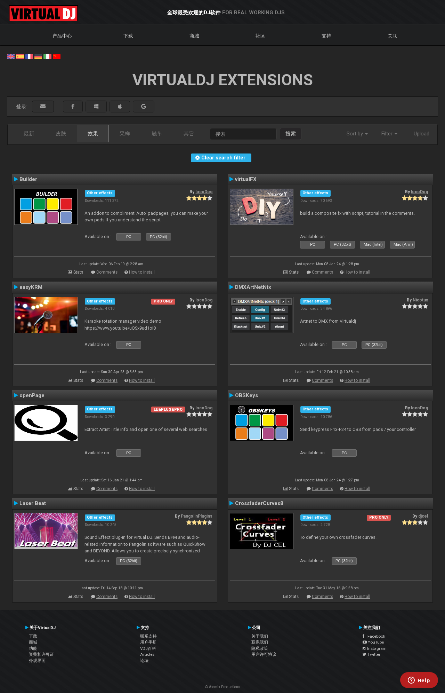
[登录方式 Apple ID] (120, 107)
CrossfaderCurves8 (259, 503)
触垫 (157, 134)
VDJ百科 (148, 648)
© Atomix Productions (222, 687)
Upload (421, 134)
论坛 (144, 660)
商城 (194, 36)
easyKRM (30, 287)
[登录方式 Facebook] (73, 107)
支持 (326, 36)
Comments (107, 272)
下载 (128, 36)
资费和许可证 (41, 654)
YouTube (375, 642)
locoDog (203, 191)
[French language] (29, 56)
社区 (260, 36)
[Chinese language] (56, 56)
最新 (29, 134)
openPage (31, 395)
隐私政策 (259, 648)
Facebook (374, 636)
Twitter (373, 654)
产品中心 (62, 36)
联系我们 (259, 642)
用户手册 (148, 642)
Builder (28, 179)
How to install (142, 272)
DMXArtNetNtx (253, 287)
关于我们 (259, 636)
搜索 (290, 134)
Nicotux (420, 300)
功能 (33, 648)
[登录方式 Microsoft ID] (96, 107)
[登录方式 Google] (143, 107)
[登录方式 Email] (43, 107)
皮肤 (61, 134)
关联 (392, 36)
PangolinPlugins (196, 516)
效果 (93, 134)
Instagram (376, 648)
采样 (125, 134)
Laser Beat (32, 503)
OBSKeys (246, 395)
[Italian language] (47, 56)
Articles (147, 654)
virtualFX (246, 179)
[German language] (38, 56)
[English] (11, 56)
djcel (423, 516)
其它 (189, 134)
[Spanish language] (20, 56)
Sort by (355, 134)
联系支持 (148, 636)
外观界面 (37, 660)
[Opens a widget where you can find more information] (419, 681)
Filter (387, 134)
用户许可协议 (263, 654)
